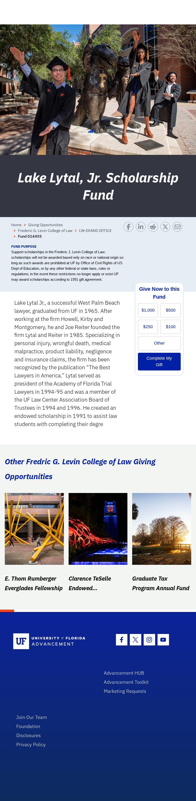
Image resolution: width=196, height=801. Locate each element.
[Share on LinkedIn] (142, 233)
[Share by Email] (179, 233)
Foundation (28, 726)
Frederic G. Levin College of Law (45, 230)
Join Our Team (31, 717)
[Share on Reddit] (154, 233)
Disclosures (28, 735)
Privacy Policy (31, 744)
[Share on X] (166, 233)
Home (16, 224)
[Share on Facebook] (130, 233)
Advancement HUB (124, 673)
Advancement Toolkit (126, 682)
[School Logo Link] (52, 641)
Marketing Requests (125, 691)
